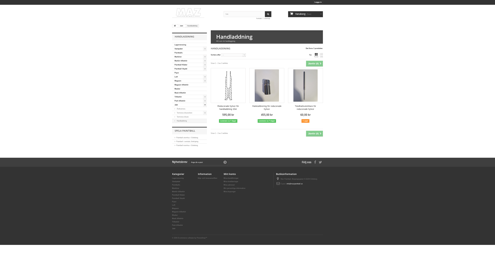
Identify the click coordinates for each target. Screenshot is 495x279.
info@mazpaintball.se (295, 184)
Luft (176, 77)
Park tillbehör (180, 101)
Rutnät (316, 56)
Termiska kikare (182, 117)
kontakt (259, 18)
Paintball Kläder (181, 65)
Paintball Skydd (181, 69)
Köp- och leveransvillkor (207, 178)
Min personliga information (234, 188)
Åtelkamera (180, 109)
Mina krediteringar (231, 182)
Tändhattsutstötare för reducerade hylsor (305, 107)
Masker (177, 89)
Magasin (178, 81)
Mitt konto (230, 174)
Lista (321, 56)
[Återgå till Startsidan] (174, 26)
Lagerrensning (180, 45)
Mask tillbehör (180, 93)
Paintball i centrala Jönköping (187, 141)
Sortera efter (216, 55)
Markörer (178, 57)
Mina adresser (229, 185)
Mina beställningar (231, 178)
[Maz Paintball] (196, 12)
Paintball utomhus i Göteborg (187, 138)
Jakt (176, 105)
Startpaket (179, 49)
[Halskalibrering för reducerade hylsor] (267, 85)
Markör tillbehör (181, 61)
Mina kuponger (230, 192)
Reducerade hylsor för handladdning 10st (228, 107)
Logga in (318, 2)
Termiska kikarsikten (184, 113)
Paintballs (179, 53)
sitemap (267, 18)
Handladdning (181, 121)
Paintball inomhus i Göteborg (187, 145)
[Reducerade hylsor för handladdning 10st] (228, 85)
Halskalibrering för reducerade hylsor (266, 107)
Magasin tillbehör (181, 85)
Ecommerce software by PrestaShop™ (192, 238)
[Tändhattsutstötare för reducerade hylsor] (305, 85)
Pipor (177, 73)
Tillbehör (178, 97)
